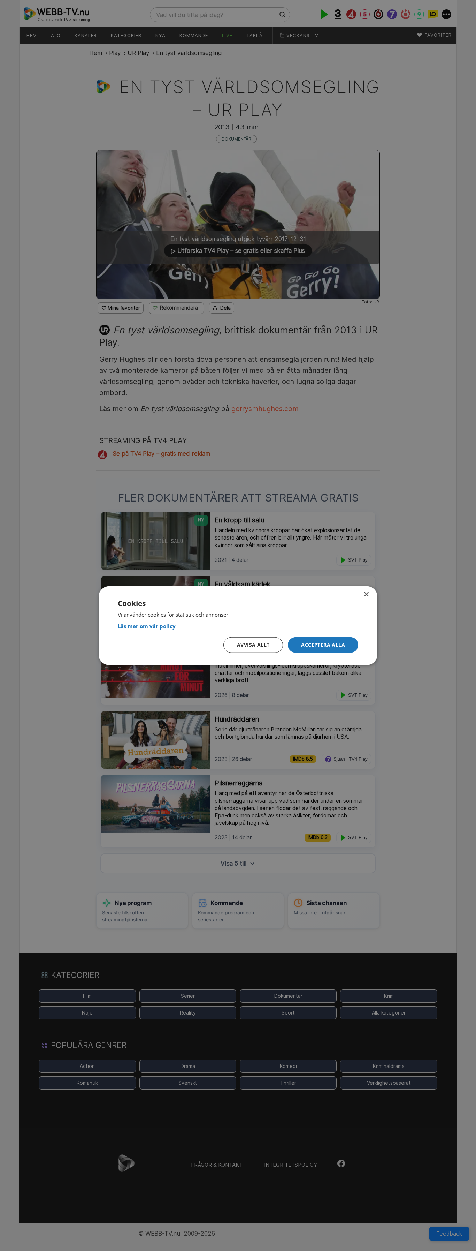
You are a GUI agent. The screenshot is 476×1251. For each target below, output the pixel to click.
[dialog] (238, 625)
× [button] (366, 594)
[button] (323, 645)
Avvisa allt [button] (253, 644)
